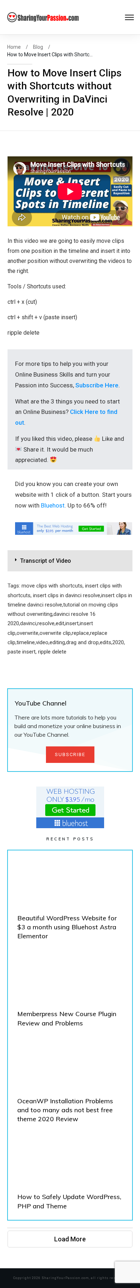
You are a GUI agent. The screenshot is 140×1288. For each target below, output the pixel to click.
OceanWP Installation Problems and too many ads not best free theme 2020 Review (70, 1083)
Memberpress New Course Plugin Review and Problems (70, 991)
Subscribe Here (96, 385)
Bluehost (53, 505)
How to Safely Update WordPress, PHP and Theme (70, 1174)
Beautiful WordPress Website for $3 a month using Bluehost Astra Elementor (70, 900)
